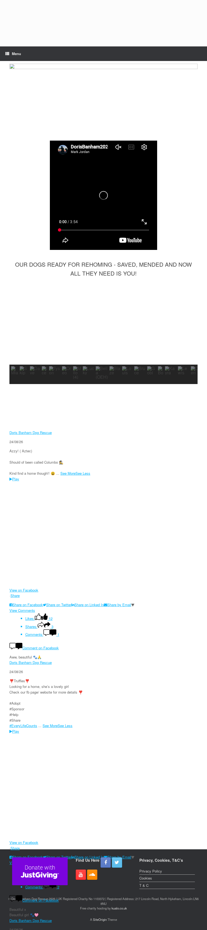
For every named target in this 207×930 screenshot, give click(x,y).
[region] (103, 23)
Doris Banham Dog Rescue (30, 432)
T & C (144, 885)
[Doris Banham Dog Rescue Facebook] (106, 862)
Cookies (145, 878)
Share (15, 595)
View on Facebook (23, 590)
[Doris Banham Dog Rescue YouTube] (81, 875)
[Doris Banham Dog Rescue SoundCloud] (92, 875)
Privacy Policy (150, 871)
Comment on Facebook (40, 647)
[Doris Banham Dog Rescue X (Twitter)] (117, 862)
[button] (17, 325)
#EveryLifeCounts (23, 725)
